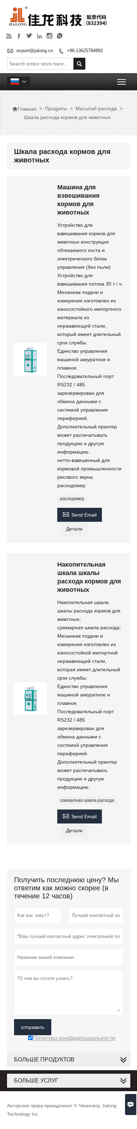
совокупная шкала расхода (87, 800)
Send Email (80, 514)
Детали (74, 529)
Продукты (56, 108)
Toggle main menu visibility (122, 82)
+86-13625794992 (85, 50)
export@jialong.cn (35, 50)
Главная (24, 109)
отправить (32, 1027)
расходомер (72, 498)
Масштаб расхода (96, 108)
